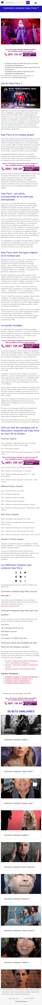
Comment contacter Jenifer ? (16, 962)
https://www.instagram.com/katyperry (25, 665)
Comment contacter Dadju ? (16, 740)
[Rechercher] (28, 2)
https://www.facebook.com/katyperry (25, 661)
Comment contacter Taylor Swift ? (19, 771)
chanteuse (10, 113)
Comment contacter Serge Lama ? (19, 803)
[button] (36, 3)
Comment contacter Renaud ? (17, 899)
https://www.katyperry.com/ (10, 606)
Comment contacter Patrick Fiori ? (17, 681)
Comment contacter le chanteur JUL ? (19, 679)
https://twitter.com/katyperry (20, 663)
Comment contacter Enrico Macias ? (20, 867)
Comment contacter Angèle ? (16, 835)
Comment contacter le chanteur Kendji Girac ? (22, 677)
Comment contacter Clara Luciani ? (19, 931)
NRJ (2, 237)
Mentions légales (29, 998)
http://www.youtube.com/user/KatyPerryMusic (20, 669)
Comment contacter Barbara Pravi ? (18, 683)
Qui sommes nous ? (13, 998)
